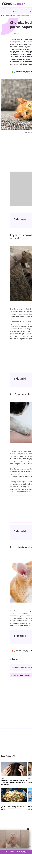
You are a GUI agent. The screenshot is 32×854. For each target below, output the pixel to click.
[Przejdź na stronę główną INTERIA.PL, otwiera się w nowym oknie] (7, 3)
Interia (2, 15)
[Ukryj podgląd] (28, 829)
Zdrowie (13, 15)
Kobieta (8, 15)
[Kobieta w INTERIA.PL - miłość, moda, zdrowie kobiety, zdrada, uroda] (19, 3)
